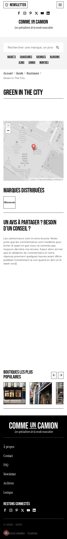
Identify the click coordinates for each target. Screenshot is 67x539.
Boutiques (33, 73)
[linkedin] (48, 13)
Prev (54, 375)
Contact (8, 455)
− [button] (8, 130)
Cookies (32, 533)
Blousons (55, 57)
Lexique (8, 492)
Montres (44, 62)
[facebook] (18, 13)
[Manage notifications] (6, 533)
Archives (8, 483)
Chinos (32, 62)
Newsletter (18, 4)
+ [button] (8, 125)
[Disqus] (33, 319)
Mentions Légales (14, 533)
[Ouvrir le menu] (60, 4)
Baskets (11, 57)
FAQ (5, 464)
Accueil (8, 73)
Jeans (21, 62)
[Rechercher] (57, 47)
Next (61, 375)
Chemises (41, 57)
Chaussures (26, 57)
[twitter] (36, 13)
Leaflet (33, 179)
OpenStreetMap (45, 179)
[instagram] (24, 13)
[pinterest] (30, 13)
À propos (8, 446)
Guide (19, 73)
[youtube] (42, 13)
